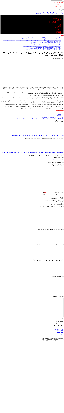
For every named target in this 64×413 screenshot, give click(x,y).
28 (57, 332)
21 (57, 330)
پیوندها (59, 29)
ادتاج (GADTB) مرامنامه (53, 22)
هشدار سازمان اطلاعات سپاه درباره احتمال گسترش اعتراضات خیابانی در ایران (44, 42)
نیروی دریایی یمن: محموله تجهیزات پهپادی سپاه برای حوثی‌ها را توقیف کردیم (45, 48)
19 (59, 330)
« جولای (62, 334)
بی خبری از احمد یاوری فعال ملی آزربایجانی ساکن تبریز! (51, 117)
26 (59, 332)
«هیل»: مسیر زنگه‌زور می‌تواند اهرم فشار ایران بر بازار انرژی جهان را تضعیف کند (44, 37)
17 (62, 330)
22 (55, 330)
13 (58, 329)
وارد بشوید (52, 159)
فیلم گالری (58, 32)
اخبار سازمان (55, 18)
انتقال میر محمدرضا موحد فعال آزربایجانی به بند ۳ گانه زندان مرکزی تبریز (46, 44)
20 (58, 330)
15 (55, 329)
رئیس (60, 23)
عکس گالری (58, 33)
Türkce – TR (58, 6)
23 (54, 330)
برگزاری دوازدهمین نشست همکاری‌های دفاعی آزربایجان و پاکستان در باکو (45, 43)
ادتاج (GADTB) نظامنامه (53, 21)
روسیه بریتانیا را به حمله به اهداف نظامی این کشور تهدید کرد (48, 47)
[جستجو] (63, 1)
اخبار (60, 16)
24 (62, 332)
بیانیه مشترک (55, 27)
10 (62, 329)
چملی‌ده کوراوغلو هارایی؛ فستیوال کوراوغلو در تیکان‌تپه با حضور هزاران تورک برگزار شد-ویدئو (42, 46)
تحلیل (60, 28)
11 (61, 329)
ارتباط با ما (58, 31)
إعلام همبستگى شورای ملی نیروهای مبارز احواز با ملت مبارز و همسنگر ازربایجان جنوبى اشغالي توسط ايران (40, 118)
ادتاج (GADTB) (58, 20)
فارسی (59, 5)
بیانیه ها (59, 26)
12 (59, 329)
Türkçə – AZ (58, 4)
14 (57, 329)
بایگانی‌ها (62, 321)
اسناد (60, 25)
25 (61, 332)
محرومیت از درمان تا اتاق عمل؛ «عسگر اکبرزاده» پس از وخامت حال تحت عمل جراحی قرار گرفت (40, 38)
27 (58, 332)
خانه (60, 15)
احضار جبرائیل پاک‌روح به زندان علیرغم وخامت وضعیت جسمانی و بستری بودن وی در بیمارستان (41, 49)
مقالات (59, 19)
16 (54, 329)
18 (61, 330)
